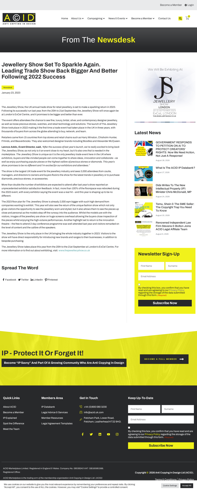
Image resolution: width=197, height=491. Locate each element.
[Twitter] (91, 434)
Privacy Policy (176, 290)
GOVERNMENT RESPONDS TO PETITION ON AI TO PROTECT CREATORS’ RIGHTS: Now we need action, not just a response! (175, 149)
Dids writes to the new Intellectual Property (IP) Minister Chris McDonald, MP (173, 188)
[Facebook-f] (83, 434)
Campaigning (94, 18)
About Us (76, 18)
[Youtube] (108, 434)
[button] (180, 18)
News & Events (117, 18)
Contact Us (164, 18)
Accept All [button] (186, 486)
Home (64, 18)
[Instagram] (117, 434)
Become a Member (141, 18)
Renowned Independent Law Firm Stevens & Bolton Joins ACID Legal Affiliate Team (173, 226)
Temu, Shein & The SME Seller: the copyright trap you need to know (175, 207)
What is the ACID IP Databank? (175, 167)
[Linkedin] (100, 434)
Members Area (52, 398)
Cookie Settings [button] (170, 486)
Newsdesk (7, 87)
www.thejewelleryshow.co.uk (74, 250)
